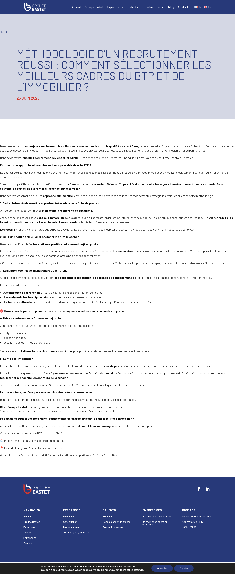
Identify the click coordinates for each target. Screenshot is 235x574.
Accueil (76, 7)
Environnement (71, 527)
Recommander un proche (117, 521)
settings (138, 570)
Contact (183, 7)
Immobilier (69, 516)
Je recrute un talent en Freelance (154, 523)
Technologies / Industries (77, 532)
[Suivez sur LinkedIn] (208, 489)
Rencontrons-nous (113, 527)
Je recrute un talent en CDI (156, 516)
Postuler (107, 516)
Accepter (162, 568)
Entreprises (153, 7)
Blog (171, 7)
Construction (70, 521)
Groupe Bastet (94, 7)
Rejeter (184, 568)
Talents (133, 7)
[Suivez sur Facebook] (198, 489)
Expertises (113, 7)
